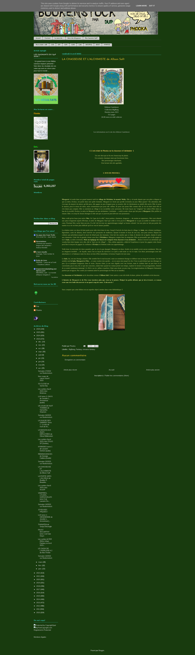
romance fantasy (89, 349)
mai (40, 365)
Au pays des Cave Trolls (45, 235)
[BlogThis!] (91, 346)
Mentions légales (40, 637)
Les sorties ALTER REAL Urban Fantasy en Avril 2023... (45, 542)
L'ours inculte (41, 252)
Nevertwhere (41, 241)
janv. (40, 569)
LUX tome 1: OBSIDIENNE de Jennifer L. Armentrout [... (45, 518)
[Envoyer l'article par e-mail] (84, 346)
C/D (52, 44)
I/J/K (73, 44)
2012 (38, 606)
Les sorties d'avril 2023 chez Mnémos (44, 391)
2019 (38, 583)
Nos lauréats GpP (91, 38)
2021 (38, 576)
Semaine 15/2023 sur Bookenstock (45, 462)
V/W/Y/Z (107, 44)
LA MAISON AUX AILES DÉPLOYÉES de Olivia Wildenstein (45, 433)
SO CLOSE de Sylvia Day (43, 385)
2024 (38, 335)
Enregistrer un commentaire (75, 360)
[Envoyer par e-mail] (89, 346)
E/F (59, 44)
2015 (38, 596)
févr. (40, 565)
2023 (38, 339)
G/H (65, 44)
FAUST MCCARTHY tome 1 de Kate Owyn (44, 533)
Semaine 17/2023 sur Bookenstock (45, 372)
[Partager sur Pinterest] (97, 346)
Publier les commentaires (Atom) (117, 375)
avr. (40, 368)
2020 (38, 579)
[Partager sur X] (93, 346)
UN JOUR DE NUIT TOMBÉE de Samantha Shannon (45, 409)
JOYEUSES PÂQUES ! (43, 511)
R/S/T (98, 44)
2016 (38, 593)
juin (39, 361)
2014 (38, 599)
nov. (40, 345)
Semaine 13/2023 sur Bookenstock (45, 557)
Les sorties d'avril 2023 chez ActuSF (44, 488)
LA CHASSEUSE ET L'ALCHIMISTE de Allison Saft (44, 470)
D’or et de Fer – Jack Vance (46, 237)
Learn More (141, 6)
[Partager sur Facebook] (95, 346)
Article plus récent (70, 370)
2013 (38, 603)
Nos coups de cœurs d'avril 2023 (43, 378)
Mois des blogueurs (74, 38)
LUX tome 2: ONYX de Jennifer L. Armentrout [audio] (45, 399)
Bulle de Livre (41, 260)
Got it (152, 6)
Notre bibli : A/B (41, 44)
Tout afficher (54, 277)
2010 (38, 612)
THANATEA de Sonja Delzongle (45, 525)
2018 (38, 586)
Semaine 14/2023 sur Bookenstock (45, 505)
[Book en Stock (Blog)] (36, 295)
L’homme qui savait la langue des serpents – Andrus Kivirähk (44, 245)
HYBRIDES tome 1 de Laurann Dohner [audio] (45, 449)
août (40, 355)
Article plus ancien (153, 370)
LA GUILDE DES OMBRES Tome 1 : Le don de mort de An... (45, 424)
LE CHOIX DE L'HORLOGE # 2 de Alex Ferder (45, 551)
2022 (38, 573)
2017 (38, 589)
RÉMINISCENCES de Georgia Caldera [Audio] (45, 456)
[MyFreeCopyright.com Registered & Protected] (46, 630)
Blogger (101, 650)
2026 (38, 329)
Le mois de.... (59, 38)
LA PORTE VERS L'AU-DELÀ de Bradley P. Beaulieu (44, 479)
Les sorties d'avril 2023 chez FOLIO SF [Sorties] (45, 441)
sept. (40, 352)
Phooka (39, 310)
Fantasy (79, 349)
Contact (47, 38)
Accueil (38, 38)
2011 (38, 609)
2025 (38, 332)
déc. (40, 342)
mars (40, 562)
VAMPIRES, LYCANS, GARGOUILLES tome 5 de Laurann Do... (45, 497)
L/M (80, 44)
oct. (40, 348)
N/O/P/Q (89, 44)
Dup (37, 306)
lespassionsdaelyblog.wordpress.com (46, 270)
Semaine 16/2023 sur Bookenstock (45, 416)
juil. (39, 358)
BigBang (72, 349)
